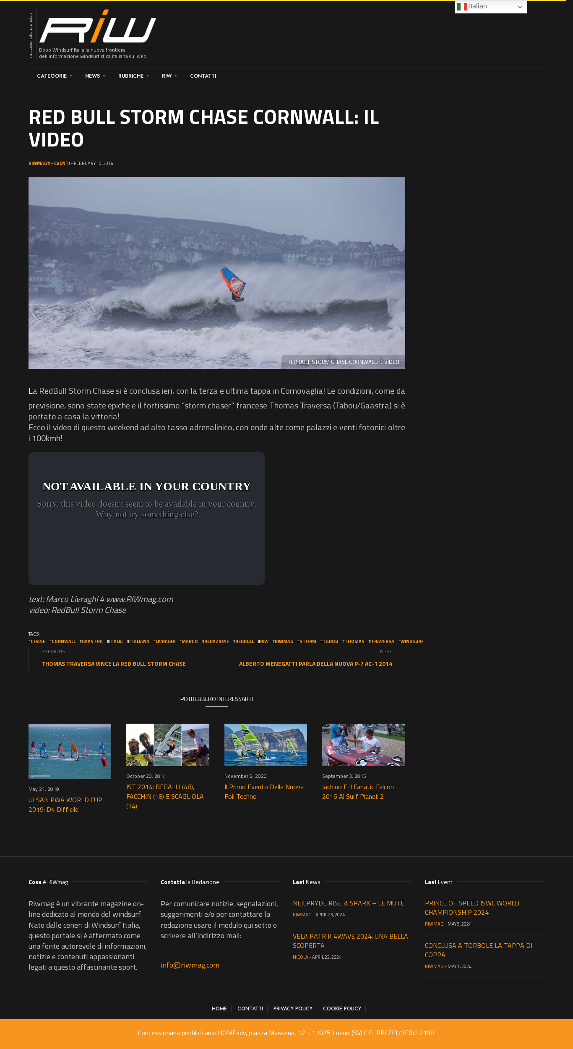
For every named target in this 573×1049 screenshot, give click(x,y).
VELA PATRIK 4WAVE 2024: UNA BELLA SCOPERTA (350, 940)
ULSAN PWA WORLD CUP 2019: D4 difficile (65, 804)
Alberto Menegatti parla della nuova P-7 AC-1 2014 (315, 663)
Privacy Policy (293, 1008)
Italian (477, 6)
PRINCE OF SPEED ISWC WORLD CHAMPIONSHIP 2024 (472, 907)
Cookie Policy (342, 1008)
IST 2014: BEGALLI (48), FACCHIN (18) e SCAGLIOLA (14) (165, 796)
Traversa (382, 641)
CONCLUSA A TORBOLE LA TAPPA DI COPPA (478, 950)
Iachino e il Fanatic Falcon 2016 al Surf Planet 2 (358, 791)
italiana (139, 641)
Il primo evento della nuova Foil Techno (264, 791)
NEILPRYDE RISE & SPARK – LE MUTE (348, 903)
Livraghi (165, 641)
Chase (38, 641)
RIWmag (302, 914)
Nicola (300, 957)
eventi (62, 163)
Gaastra (92, 641)
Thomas (354, 641)
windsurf (412, 641)
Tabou (330, 641)
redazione (216, 641)
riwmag (284, 641)
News (92, 76)
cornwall (64, 641)
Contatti (203, 76)
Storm (308, 641)
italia (116, 641)
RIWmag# (39, 163)
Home (219, 1008)
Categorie (52, 76)
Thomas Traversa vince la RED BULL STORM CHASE (114, 663)
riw (264, 641)
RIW (167, 76)
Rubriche (130, 76)
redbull (244, 641)
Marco (190, 641)
